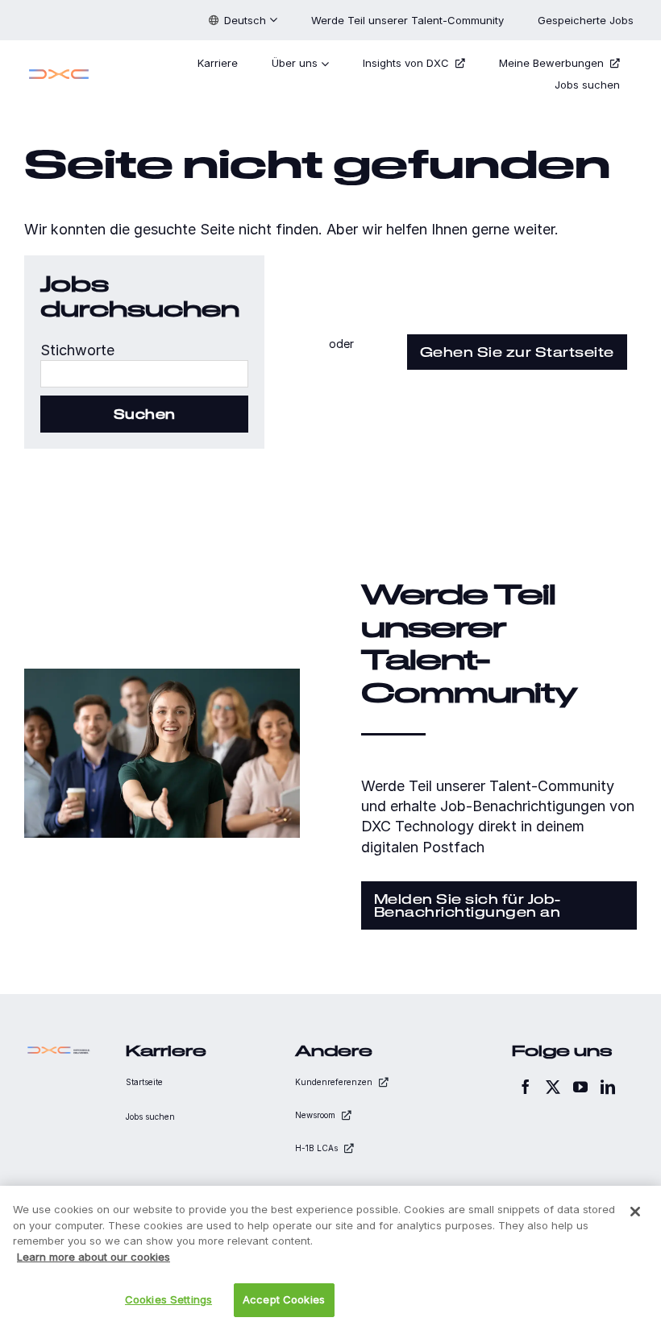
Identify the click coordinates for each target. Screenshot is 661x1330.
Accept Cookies (284, 1299)
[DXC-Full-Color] (59, 71)
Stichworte (77, 350)
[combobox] (144, 373)
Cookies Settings (168, 1299)
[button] (243, 20)
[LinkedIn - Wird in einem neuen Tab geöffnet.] (608, 1086)
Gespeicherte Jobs (587, 20)
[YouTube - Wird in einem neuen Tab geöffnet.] (580, 1086)
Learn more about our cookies (93, 1256)
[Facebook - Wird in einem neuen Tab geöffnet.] (525, 1086)
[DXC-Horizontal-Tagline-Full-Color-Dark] (59, 1050)
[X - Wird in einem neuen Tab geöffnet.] (553, 1086)
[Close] (635, 1211)
